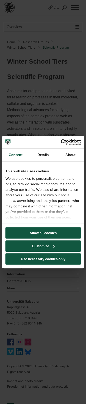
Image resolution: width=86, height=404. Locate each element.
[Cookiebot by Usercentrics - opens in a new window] (61, 142)
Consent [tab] (15, 155)
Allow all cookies (43, 233)
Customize (40, 246)
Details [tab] (43, 155)
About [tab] (70, 155)
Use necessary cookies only (43, 259)
